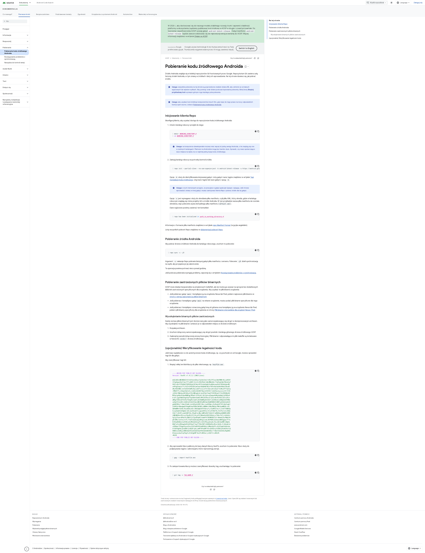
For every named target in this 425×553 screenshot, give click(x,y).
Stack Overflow (299, 532)
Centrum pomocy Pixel (302, 521)
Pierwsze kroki (24, 14)
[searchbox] (15, 21)
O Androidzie (37, 548)
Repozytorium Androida (40, 518)
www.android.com (300, 525)
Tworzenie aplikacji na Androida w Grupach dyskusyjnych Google (186, 536)
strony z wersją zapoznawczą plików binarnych (188, 297)
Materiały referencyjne (148, 14)
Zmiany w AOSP (200, 36)
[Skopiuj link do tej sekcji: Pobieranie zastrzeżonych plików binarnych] (222, 282)
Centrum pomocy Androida (304, 518)
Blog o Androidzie (169, 525)
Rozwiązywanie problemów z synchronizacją (238, 273)
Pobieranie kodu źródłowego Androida (207, 105)
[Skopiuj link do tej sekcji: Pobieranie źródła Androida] (202, 239)
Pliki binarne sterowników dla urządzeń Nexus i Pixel (235, 310)
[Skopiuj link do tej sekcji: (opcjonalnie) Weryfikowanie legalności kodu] (224, 348)
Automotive (127, 14)
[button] (13, 35)
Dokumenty (23, 3)
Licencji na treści (221, 498)
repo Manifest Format (222, 225)
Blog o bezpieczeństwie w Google (175, 529)
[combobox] (377, 3)
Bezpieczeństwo (42, 14)
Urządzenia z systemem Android (104, 14)
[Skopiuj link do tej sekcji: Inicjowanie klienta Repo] (198, 116)
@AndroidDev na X (170, 521)
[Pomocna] (254, 58)
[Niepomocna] (258, 58)
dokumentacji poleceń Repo (212, 230)
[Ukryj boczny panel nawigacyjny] (26, 549)
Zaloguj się (418, 3)
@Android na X (168, 518)
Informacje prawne (62, 548)
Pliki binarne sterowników (41, 536)
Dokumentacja (10, 9)
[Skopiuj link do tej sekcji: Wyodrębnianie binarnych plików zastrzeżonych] (216, 316)
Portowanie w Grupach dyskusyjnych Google (179, 539)
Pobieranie (36, 525)
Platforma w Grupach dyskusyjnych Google (178, 532)
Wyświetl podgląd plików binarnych (44, 529)
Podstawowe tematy (63, 14)
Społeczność (49, 548)
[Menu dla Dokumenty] (31, 2)
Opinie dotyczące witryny (99, 548)
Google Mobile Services (302, 529)
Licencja (74, 548)
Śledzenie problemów (301, 536)
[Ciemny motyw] (255, 131)
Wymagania (36, 521)
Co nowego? (7, 14)
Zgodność (81, 14)
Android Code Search (45, 3)
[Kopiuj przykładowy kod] (258, 131)
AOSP (167, 58)
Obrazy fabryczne (38, 532)
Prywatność (84, 548)
